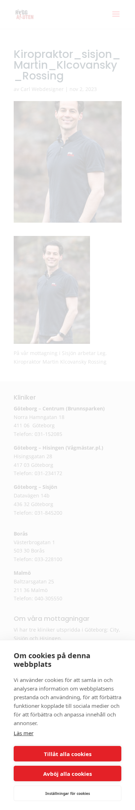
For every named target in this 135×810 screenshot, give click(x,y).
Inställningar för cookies (67, 793)
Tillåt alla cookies (67, 753)
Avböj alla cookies (67, 773)
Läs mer (23, 733)
